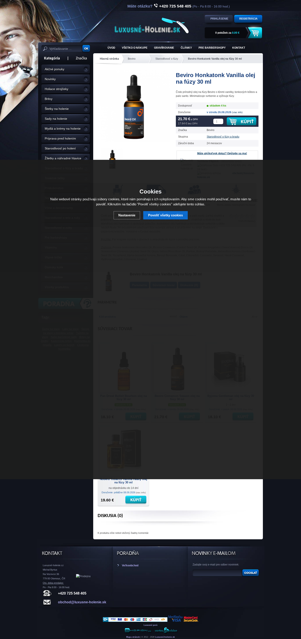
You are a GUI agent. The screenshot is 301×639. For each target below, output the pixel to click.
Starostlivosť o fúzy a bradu (223, 136)
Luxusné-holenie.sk (165, 637)
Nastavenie (126, 215)
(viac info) (237, 112)
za (227, 32)
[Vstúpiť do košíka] (255, 33)
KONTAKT (238, 47)
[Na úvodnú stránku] (151, 25)
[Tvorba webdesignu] (166, 633)
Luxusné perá (150, 625)
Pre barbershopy (212, 47)
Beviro (132, 58)
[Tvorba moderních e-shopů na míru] (138, 633)
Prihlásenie (219, 18)
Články (186, 47)
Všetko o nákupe (134, 47)
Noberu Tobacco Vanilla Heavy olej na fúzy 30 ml (123, 480)
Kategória (50, 58)
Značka (81, 58)
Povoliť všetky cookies (165, 215)
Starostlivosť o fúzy (166, 58)
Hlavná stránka (109, 58)
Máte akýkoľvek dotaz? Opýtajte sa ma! (222, 153)
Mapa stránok (133, 637)
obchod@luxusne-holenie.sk (82, 602)
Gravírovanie (164, 47)
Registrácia (248, 18)
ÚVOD (111, 47)
